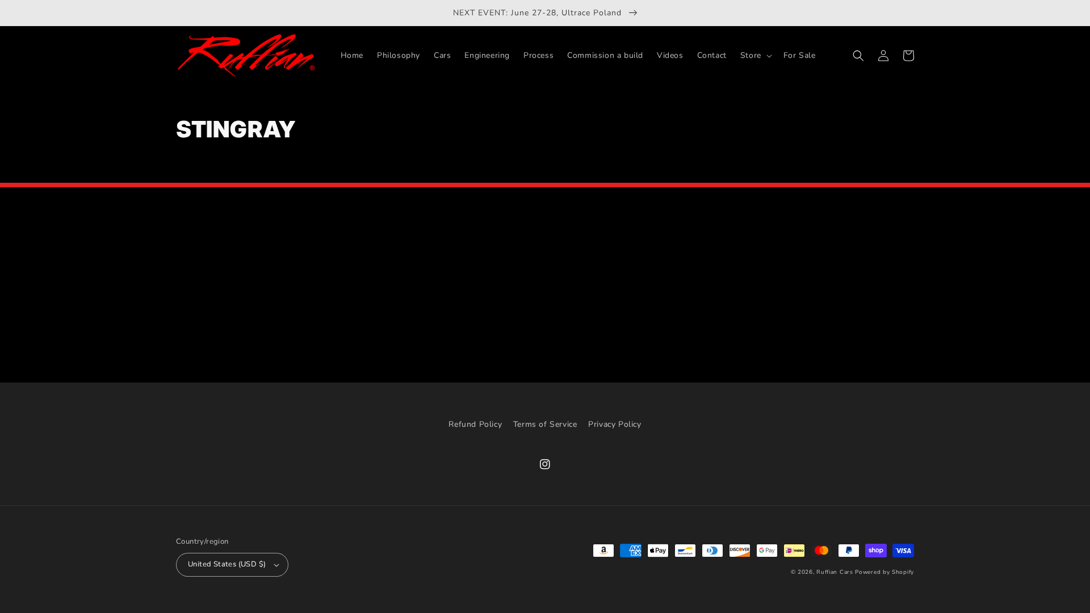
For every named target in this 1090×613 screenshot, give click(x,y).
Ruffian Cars (834, 572)
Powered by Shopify (884, 572)
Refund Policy (475, 424)
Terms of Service (545, 424)
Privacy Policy (614, 424)
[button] (755, 56)
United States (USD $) (227, 564)
